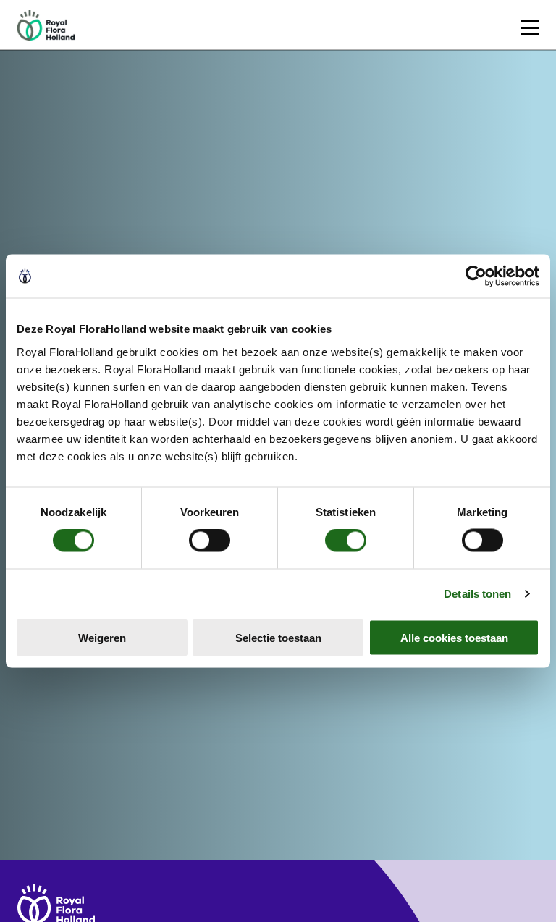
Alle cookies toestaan (454, 637)
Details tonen (477, 594)
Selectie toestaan (278, 637)
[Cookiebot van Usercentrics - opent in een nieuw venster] (476, 276)
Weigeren (102, 637)
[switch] (209, 540)
